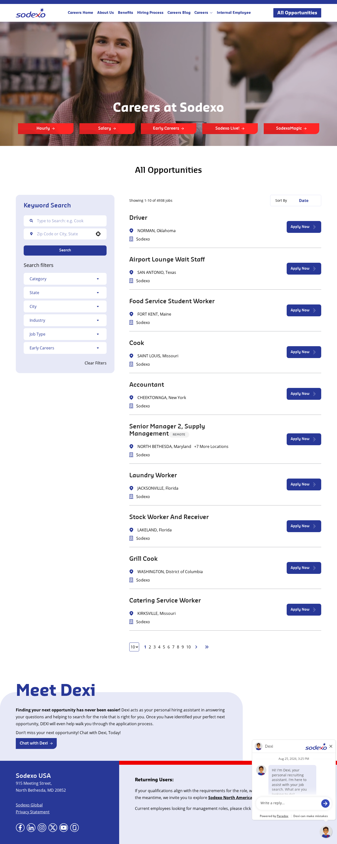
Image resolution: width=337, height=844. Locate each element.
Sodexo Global (29, 805)
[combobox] (64, 233)
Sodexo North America (230, 797)
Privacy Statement (33, 812)
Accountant (146, 385)
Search (65, 250)
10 (188, 647)
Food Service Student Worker (172, 301)
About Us (105, 13)
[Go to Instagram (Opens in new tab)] (41, 827)
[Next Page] (196, 647)
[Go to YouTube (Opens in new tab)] (63, 827)
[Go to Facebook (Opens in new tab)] (20, 827)
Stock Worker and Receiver (169, 517)
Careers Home (80, 13)
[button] (65, 279)
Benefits (125, 13)
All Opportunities (297, 13)
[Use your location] (98, 233)
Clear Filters (96, 363)
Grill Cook (143, 559)
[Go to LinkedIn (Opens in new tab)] (31, 827)
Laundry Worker (153, 476)
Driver (138, 218)
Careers (201, 13)
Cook (136, 343)
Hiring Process (150, 13)
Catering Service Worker (165, 601)
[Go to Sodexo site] (30, 13)
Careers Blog (179, 13)
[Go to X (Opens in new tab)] (52, 827)
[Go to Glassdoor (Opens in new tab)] (74, 827)
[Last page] (206, 647)
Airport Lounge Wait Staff (167, 260)
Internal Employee (234, 13)
